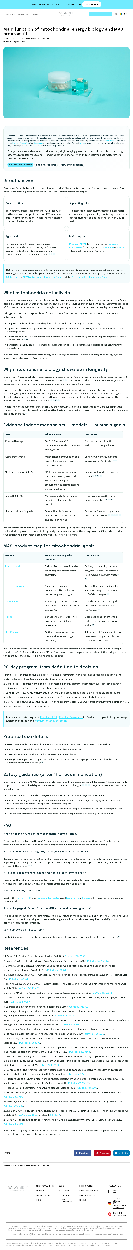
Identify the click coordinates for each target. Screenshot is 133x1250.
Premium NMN (111, 141)
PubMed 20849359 (19, 1001)
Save (103, 1151)
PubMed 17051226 (13, 1106)
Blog (61, 1186)
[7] (56, 400)
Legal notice (65, 1195)
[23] (58, 400)
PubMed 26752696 (102, 992)
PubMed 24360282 (57, 970)
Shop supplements (45, 1186)
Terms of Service (87, 1195)
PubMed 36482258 (48, 1065)
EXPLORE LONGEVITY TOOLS (100, 14)
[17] (99, 609)
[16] (120, 515)
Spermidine (38, 143)
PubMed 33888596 (29, 1042)
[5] (93, 475)
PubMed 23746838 (75, 956)
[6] (27, 339)
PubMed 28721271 (13, 1123)
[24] (101, 475)
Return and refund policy (65, 1201)
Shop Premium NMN (20, 164)
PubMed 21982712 (70, 1024)
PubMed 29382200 (87, 1087)
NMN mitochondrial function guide (42, 277)
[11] (109, 515)
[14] (117, 515)
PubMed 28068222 (65, 1015)
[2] (51, 254)
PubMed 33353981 (19, 979)
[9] (106, 499)
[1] (49, 254)
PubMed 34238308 (79, 1051)
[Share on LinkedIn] (121, 1153)
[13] (114, 515)
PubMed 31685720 (94, 1033)
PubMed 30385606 (28, 1115)
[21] (98, 475)
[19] (108, 594)
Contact (83, 1200)
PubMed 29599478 (78, 1083)
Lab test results (44, 1195)
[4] (51, 400)
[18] (93, 624)
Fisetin (82, 143)
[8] (26, 413)
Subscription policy (88, 1191)
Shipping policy (86, 1186)
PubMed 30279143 (13, 1097)
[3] (54, 254)
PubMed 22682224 (75, 1074)
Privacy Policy (65, 1191)
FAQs (38, 1200)
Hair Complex (12, 632)
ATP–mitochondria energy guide (90, 277)
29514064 (54, 1115)
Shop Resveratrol (46, 164)
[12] (112, 515)
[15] (111, 499)
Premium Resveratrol (20, 143)
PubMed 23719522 (78, 1006)
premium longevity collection (50, 720)
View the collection (71, 164)
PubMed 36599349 (97, 961)
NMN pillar (12, 277)
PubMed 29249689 (28, 988)
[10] (108, 499)
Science (40, 1191)
